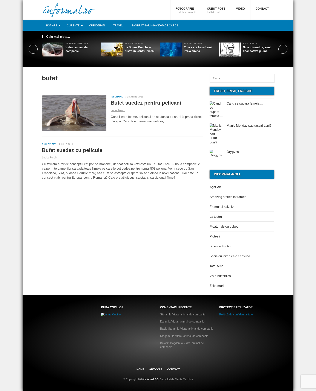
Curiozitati (97, 25)
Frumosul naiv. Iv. (222, 206)
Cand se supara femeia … (245, 103)
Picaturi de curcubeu (224, 226)
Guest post (216, 10)
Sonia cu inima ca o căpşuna (230, 256)
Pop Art (51, 25)
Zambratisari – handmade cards (155, 25)
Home (140, 369)
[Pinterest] (267, 25)
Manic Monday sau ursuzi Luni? (249, 125)
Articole (155, 369)
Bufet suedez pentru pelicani (146, 103)
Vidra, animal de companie (76, 49)
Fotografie (186, 10)
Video (240, 8)
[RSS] (271, 25)
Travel (118, 25)
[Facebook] (257, 25)
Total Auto (216, 266)
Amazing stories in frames (228, 197)
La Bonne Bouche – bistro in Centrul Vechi (140, 49)
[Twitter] (262, 25)
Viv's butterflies (220, 276)
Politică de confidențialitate (236, 314)
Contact (262, 8)
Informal (117, 97)
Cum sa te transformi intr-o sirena (198, 49)
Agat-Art (215, 187)
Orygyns (233, 152)
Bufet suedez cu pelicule (72, 150)
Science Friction (221, 246)
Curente (73, 25)
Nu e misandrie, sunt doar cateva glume (257, 49)
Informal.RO (151, 379)
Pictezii (215, 236)
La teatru (216, 216)
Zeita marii (217, 286)
